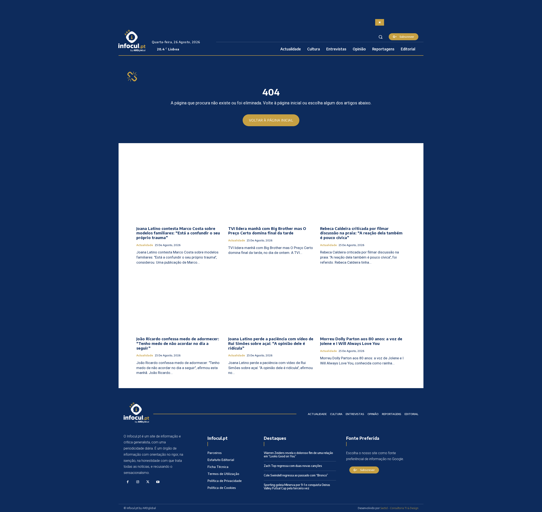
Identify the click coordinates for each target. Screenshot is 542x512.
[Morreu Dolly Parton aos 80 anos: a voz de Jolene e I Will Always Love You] (363, 301)
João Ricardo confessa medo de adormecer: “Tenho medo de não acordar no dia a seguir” (177, 343)
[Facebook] (128, 482)
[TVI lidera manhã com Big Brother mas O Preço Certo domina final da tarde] (271, 191)
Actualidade (144, 245)
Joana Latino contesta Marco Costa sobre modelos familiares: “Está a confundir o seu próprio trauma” (178, 233)
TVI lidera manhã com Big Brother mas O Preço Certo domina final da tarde (267, 230)
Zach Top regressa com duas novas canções (293, 466)
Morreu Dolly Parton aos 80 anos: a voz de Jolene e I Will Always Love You (361, 341)
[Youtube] (158, 482)
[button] (380, 37)
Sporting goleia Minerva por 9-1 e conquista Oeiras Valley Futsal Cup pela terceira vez (297, 486)
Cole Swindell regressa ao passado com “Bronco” (296, 475)
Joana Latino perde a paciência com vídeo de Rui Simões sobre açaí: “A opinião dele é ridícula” (270, 343)
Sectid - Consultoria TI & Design (399, 508)
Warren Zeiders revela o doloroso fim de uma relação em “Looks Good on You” (298, 454)
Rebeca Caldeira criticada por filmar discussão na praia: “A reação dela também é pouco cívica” (361, 233)
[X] (148, 482)
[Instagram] (138, 482)
